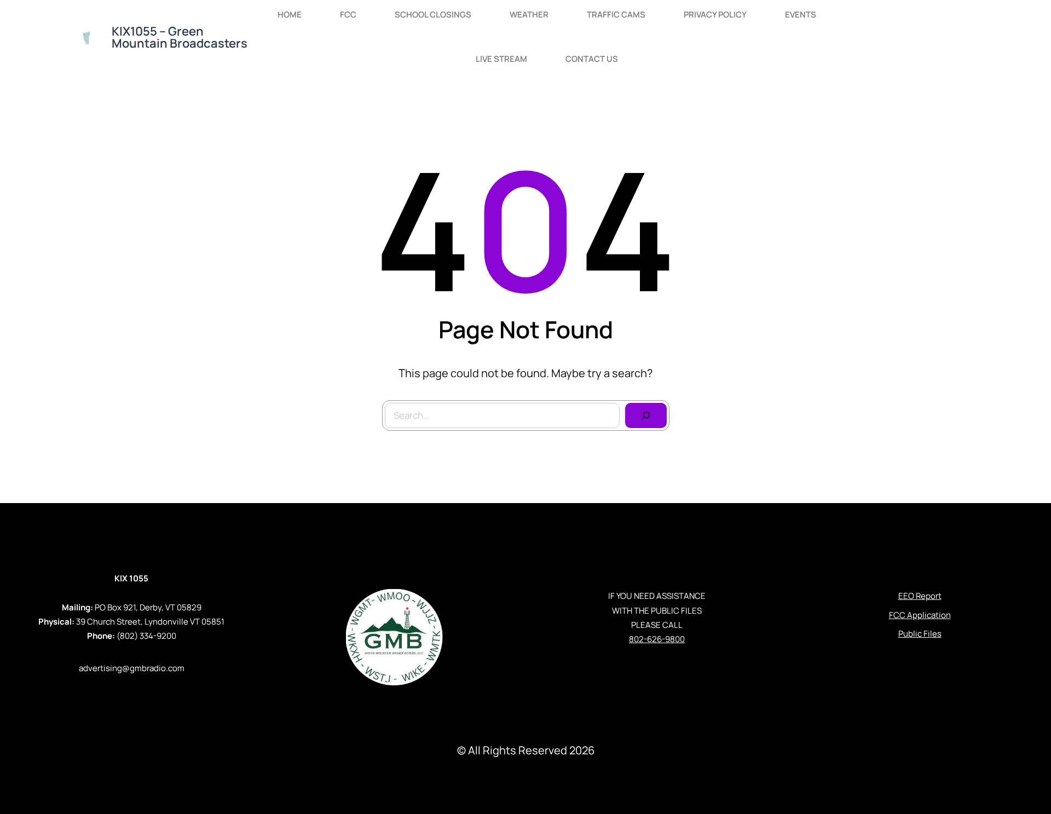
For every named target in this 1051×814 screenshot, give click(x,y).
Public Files (920, 633)
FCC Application (920, 615)
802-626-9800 (657, 639)
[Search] (646, 415)
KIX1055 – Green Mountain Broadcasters (179, 37)
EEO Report (920, 596)
